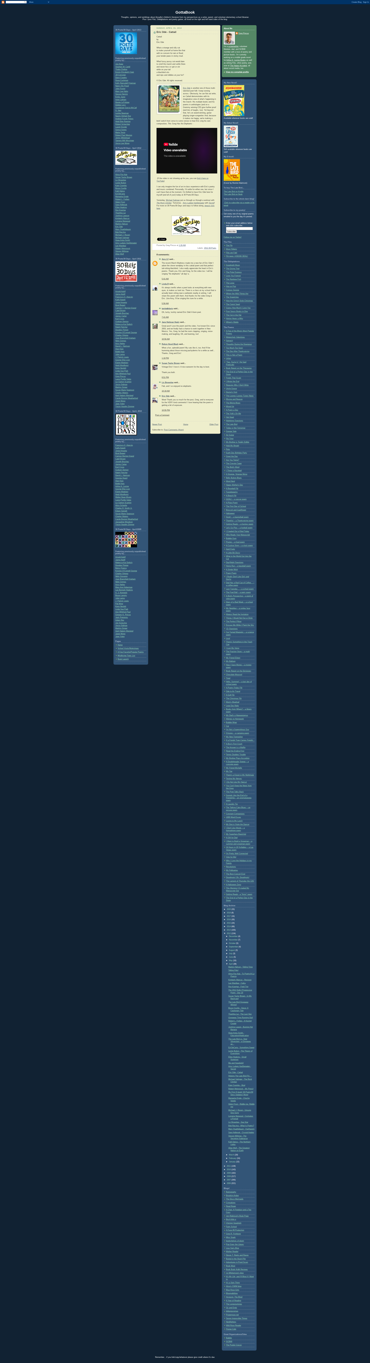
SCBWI (229, 1342)
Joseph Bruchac (122, 313)
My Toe (229, 771)
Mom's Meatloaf (232, 702)
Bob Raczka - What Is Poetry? (241, 1126)
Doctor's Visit (231, 392)
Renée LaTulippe (122, 102)
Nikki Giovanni (121, 576)
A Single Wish (232, 570)
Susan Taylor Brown (123, 177)
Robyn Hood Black (170, 344)
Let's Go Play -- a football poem (239, 528)
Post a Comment (162, 415)
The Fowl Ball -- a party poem (238, 592)
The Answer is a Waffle (235, 748)
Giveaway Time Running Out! (240, 1018)
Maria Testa (120, 133)
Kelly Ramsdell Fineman (125, 83)
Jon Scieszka (121, 623)
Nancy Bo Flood (122, 86)
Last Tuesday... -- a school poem (240, 589)
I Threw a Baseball (234, 471)
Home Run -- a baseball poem (238, 566)
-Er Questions (232, 629)
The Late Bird (231, 424)
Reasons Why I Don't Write (237, 385)
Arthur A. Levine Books (236, 60)
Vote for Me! (231, 857)
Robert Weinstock (122, 249)
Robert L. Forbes (122, 199)
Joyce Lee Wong (122, 143)
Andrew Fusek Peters (124, 119)
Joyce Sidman (121, 385)
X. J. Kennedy (121, 593)
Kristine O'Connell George (126, 333)
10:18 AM (166, 391)
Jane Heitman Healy (170, 322)
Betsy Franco (121, 568)
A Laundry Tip (232, 804)
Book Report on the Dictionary (238, 671)
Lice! (228, 638)
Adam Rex (119, 620)
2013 (229, 930)
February (233, 1158)
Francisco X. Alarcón (124, 297)
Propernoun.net (232, 1315)
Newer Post (157, 424)
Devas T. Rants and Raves (237, 1255)
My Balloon (230, 661)
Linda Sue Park (121, 371)
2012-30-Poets (210, 248)
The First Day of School (236, 506)
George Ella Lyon (122, 360)
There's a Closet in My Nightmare (240, 775)
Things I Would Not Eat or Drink (239, 618)
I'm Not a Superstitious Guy (237, 730)
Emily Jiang (120, 97)
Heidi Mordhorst (121, 365)
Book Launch (123, 659)
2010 (229, 1170)
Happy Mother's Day (234, 485)
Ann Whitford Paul (123, 374)
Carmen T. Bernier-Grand (125, 308)
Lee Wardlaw (120, 246)
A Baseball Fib (232, 489)
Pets (228, 449)
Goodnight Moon (233, 265)
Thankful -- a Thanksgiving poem (240, 521)
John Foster (120, 89)
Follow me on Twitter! (233, 237)
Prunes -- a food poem (235, 542)
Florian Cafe (231, 1329)
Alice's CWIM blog (233, 1286)
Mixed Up (230, 407)
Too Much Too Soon (234, 348)
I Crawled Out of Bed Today (237, 531)
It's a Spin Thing (233, 1283)
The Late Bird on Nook (233, 194)
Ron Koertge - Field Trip (238, 987)
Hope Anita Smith (122, 240)
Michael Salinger (122, 238)
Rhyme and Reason (234, 399)
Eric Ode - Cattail (166, 32)
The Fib (229, 246)
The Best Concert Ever (235, 874)
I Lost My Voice (232, 648)
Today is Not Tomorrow (235, 428)
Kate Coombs (121, 186)
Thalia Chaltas (121, 69)
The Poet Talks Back (235, 792)
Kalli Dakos (120, 191)
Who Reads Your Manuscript (238, 535)
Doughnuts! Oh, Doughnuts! (237, 877)
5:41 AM (165, 279)
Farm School (231, 1227)
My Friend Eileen (233, 658)
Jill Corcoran (120, 75)
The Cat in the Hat (233, 315)
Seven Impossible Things (236, 1318)
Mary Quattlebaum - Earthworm (241, 1129)
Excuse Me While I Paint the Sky (240, 625)
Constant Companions (235, 814)
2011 (229, 1166)
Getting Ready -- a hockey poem (239, 524)
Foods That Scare (233, 378)
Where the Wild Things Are (237, 294)
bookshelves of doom (235, 1241)
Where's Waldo (232, 322)
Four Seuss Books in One (237, 311)
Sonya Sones (121, 130)
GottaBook (185, 12)
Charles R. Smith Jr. (123, 508)
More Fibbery (231, 249)
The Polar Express (234, 272)
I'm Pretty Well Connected (237, 854)
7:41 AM (165, 317)
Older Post (213, 424)
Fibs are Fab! (231, 253)
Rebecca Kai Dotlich (123, 324)
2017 (229, 916)
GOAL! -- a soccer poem (236, 499)
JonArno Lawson (122, 216)
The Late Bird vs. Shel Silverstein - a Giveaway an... (239, 1041)
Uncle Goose (231, 389)
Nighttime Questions (234, 421)
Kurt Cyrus (119, 319)
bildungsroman (232, 1311)
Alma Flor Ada (121, 175)
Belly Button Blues (234, 478)
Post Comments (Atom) (174, 430)
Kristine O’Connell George (126, 571)
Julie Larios (120, 354)
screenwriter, (233, 46)
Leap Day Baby (232, 706)
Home (120, 645)
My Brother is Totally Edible (237, 442)
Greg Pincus (120, 376)
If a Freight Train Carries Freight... (240, 740)
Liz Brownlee (120, 180)
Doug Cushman (121, 80)
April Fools (230, 549)
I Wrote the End (232, 381)
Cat (227, 726)
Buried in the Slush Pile (236, 1259)
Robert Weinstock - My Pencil (240, 1089)
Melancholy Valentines (235, 337)
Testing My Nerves (234, 779)
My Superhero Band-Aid (236, 834)
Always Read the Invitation (237, 614)
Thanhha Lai (120, 213)
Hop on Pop (231, 286)
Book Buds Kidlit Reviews (237, 1270)
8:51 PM (165, 377)
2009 (229, 1173)
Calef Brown (120, 311)
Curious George (232, 290)
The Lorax (230, 283)
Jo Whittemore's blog (235, 1273)
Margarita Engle (121, 197)
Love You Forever (233, 276)
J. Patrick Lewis (122, 357)
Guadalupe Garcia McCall (126, 108)
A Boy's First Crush (234, 744)
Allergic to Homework (235, 719)
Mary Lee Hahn (121, 91)
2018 (229, 913)
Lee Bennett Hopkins (124, 590)
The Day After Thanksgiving (237, 351)
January (232, 1162)
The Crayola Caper (234, 464)
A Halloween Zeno (233, 885)
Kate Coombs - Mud (236, 1085)
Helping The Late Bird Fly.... (240, 1076)
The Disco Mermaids (234, 1199)
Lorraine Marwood (122, 221)
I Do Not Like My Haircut (236, 782)
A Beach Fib (231, 496)
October (232, 943)
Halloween (230, 513)
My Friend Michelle (234, 768)
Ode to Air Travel (233, 691)
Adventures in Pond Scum (237, 1262)
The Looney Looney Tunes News (240, 396)
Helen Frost (120, 202)
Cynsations (230, 1203)
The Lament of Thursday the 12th (240, 881)
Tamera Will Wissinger (124, 141)
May (231, 960)
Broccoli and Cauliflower (236, 510)
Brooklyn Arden (232, 1196)
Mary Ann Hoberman (123, 587)
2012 (229, 933)
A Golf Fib (230, 695)
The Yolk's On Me (233, 414)
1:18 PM (165, 358)
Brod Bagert (120, 305)
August (232, 950)
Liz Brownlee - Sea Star (238, 1122)
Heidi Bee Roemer (123, 122)
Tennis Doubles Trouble (236, 755)
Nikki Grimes (120, 341)
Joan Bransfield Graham (125, 338)
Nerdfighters (231, 1322)
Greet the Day (232, 456)
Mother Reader (232, 1252)
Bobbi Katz (120, 352)
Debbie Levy (120, 105)
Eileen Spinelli (121, 511)
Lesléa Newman (122, 113)
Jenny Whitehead (122, 138)
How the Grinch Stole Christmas (239, 301)
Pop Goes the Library (235, 1244)
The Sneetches (232, 297)
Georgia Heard (121, 478)
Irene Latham (120, 100)
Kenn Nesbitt (120, 368)
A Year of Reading (233, 1301)
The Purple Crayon (234, 1345)
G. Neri (118, 111)
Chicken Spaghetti (233, 1223)
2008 (229, 1176)
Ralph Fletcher (121, 327)
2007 (229, 1180)
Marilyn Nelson (121, 224)
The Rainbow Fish (233, 279)
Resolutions (231, 867)
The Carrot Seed (233, 304)
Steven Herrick (121, 94)
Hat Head (230, 417)
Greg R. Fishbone (233, 1234)
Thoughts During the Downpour (239, 344)
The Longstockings (234, 1304)
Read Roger (231, 1206)
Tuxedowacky (232, 492)
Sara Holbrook (121, 205)
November (233, 940)
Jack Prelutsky (121, 617)
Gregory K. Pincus (123, 615)
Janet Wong (120, 401)
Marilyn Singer (121, 387)
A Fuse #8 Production (235, 1230)
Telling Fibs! (233, 970)
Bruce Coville (120, 188)
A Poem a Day (232, 410)
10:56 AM (166, 339)
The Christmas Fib (234, 698)
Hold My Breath (232, 446)
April (231, 964)
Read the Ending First (235, 751)
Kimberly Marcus (122, 218)
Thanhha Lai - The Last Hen (240, 1014)
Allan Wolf (119, 254)
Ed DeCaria (120, 194)
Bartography (231, 1192)
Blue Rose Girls (232, 1290)
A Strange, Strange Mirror (236, 474)
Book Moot (230, 1266)
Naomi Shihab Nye (123, 116)
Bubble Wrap (231, 723)
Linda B (165, 284)
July (231, 954)
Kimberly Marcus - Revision (239, 980)
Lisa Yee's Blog (232, 1248)
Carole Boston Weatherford (126, 398)
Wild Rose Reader (233, 1326)
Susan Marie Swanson (124, 390)
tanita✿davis (167, 309)
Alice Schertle (121, 505)
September (234, 947)
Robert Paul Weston (123, 135)
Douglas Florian (121, 330)
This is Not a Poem (234, 355)
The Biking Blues (233, 403)
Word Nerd (230, 481)
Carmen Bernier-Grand (124, 456)
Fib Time (229, 439)
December (233, 936)
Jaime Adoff (120, 294)
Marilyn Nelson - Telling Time (240, 967)
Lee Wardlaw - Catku (237, 983)
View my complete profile (237, 72)
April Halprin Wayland (124, 396)
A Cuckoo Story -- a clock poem (239, 546)
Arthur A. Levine (122, 486)
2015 (229, 923)
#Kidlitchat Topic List (126, 656)
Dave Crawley (121, 78)
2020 (229, 909)
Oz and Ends (231, 1308)
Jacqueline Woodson (124, 522)
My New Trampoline (234, 737)
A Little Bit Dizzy (233, 553)
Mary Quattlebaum (123, 229)
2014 (229, 926)
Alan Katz (119, 349)
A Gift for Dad (231, 838)
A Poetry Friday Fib (234, 688)
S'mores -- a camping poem (237, 733)
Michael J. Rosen (122, 235)
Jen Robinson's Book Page (237, 1216)
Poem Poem (231, 573)
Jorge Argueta (121, 303)
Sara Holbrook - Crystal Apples (241, 1133)
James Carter (121, 316)
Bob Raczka (120, 232)
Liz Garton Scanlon (123, 382)
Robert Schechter (122, 124)
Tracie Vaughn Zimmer (124, 407)
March (232, 1155)
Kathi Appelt (120, 300)
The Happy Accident (238, 66)
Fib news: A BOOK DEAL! (237, 256)
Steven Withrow (121, 251)
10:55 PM (166, 410)
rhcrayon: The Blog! (234, 1297)
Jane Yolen (120, 404)
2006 (229, 1183)
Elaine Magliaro (121, 363)
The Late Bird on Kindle (233, 192)
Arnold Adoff (120, 292)
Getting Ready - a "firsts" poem (239, 894)
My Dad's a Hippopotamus (237, 715)
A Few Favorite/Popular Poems (131, 652)
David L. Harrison (122, 346)
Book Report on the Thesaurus (239, 368)
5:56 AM (165, 304)
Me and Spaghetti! (236, 1063)
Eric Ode (119, 227)
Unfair (228, 358)
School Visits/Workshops (128, 648)
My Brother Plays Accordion (237, 758)
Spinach (229, 341)
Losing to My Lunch (234, 821)
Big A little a (231, 1219)
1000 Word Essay (233, 817)
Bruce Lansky (121, 595)
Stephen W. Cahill (122, 67)
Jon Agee (119, 64)
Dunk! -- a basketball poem (237, 517)
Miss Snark (231, 1237)
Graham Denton (121, 322)
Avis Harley (120, 344)
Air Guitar (230, 435)
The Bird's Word (232, 467)
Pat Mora (119, 604)
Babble (229, 1338)
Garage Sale (231, 431)
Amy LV (165, 259)
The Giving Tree (232, 269)
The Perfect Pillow (233, 622)
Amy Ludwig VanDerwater (126, 243)
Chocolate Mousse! (234, 675)
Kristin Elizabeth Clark (124, 72)
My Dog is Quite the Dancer (237, 825)
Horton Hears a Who (234, 319)
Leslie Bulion (120, 183)
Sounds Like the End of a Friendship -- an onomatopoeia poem (238, 798)
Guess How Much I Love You (238, 308)
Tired (228, 678)
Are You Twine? (232, 460)
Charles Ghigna (121, 335)
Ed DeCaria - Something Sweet (241, 1048)
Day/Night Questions (234, 562)
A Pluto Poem (232, 503)
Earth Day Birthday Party (236, 453)
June (231, 957)
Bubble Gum (231, 538)
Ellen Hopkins (121, 207)
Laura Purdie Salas (123, 379)
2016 (229, 920)
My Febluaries (232, 870)
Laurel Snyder (121, 127)
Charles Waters (121, 393)
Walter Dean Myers (123, 497)
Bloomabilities (232, 1293)
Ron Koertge (120, 210)
